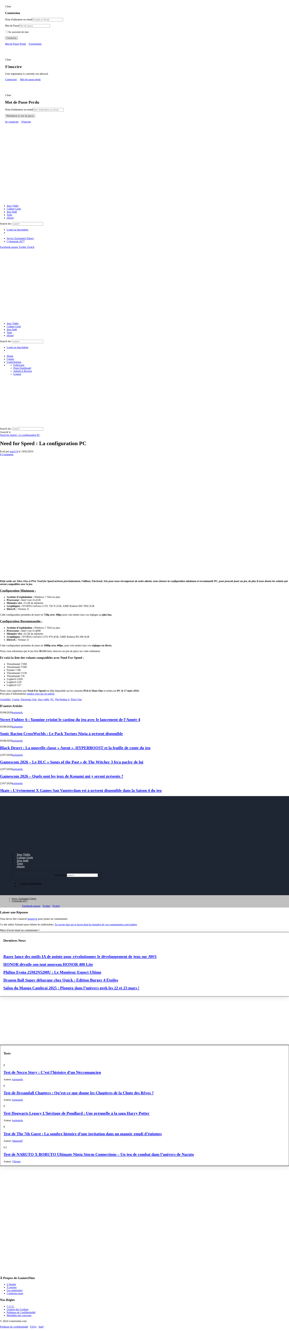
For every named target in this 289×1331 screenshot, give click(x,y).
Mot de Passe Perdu (15, 43)
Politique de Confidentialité (21, 1312)
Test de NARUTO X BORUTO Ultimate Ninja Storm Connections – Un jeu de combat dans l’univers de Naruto (99, 1154)
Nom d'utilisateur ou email (19, 109)
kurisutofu (17, 712)
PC (52, 699)
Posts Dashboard (22, 368)
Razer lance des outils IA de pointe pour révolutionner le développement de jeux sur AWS (80, 956)
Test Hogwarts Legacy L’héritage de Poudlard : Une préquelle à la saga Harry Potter (77, 1113)
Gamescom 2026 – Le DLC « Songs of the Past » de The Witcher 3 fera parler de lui (71, 762)
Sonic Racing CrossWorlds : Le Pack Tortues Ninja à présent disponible (61, 733)
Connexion (11, 38)
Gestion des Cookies (17, 1309)
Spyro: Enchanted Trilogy (20, 238)
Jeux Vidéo (13, 205)
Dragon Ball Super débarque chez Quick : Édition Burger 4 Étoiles (60, 980)
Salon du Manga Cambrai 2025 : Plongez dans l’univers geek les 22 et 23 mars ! (71, 988)
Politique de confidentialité (14, 1326)
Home (10, 356)
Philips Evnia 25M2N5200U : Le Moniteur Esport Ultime (52, 972)
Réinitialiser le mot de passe (20, 116)
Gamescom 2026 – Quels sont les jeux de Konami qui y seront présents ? (61, 776)
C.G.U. (11, 1306)
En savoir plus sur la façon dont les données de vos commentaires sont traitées (96, 924)
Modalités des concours (19, 1315)
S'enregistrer (35, 43)
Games (10, 359)
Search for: (6, 223)
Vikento (16, 1161)
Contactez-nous (15, 1293)
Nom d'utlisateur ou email (18, 19)
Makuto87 (17, 1140)
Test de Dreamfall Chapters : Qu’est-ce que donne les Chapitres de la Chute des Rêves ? (79, 1093)
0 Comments (6, 454)
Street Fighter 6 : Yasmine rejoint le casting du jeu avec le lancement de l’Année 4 (70, 719)
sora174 (14, 451)
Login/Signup (14, 362)
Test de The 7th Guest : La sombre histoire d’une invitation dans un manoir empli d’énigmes (83, 1134)
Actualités (5, 699)
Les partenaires (15, 1290)
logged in (32, 918)
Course (15, 699)
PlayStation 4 (62, 699)
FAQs (33, 1326)
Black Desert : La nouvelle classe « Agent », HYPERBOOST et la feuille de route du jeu (75, 748)
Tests (9, 214)
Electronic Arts (28, 699)
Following (18, 365)
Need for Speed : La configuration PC (20, 435)
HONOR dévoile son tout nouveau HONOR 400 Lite (48, 964)
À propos (12, 1287)
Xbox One (76, 699)
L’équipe (11, 1284)
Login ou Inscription (17, 229)
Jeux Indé (12, 211)
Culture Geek (14, 208)
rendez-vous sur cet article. (41, 693)
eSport (10, 217)
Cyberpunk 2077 (16, 241)
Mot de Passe (12, 25)
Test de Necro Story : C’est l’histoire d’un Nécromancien (52, 1072)
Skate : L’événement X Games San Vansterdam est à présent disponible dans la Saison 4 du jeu (81, 790)
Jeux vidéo (43, 699)
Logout (17, 374)
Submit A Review (22, 371)
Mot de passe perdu (30, 79)
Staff (40, 1326)
